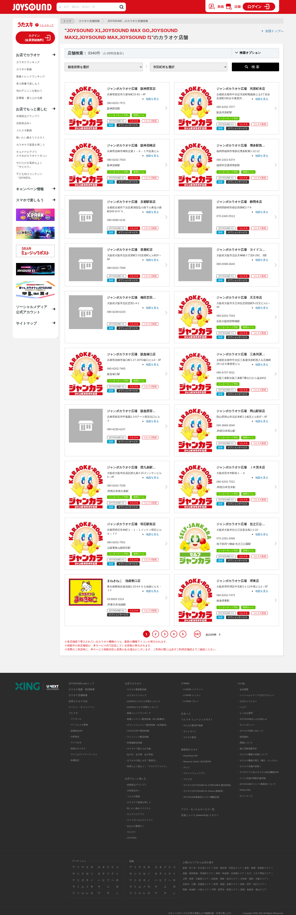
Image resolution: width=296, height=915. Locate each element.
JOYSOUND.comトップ (81, 683)
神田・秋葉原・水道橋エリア (230, 873)
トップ (67, 21)
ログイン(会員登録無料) (34, 38)
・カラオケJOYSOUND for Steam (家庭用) (202, 791)
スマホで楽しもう (30, 200)
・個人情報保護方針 (247, 748)
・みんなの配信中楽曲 (192, 725)
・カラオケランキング (135, 695)
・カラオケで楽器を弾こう (138, 802)
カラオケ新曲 (24, 69)
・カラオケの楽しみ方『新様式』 (141, 760)
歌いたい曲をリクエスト (30, 137)
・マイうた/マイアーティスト (82, 754)
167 (197, 634)
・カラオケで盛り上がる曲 (138, 748)
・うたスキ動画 (132, 796)
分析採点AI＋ (24, 123)
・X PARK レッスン (191, 695)
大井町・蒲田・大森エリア (253, 879)
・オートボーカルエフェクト (139, 820)
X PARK (185, 683)
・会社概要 (242, 689)
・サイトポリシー (246, 725)
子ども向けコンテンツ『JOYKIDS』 (29, 175)
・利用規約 (242, 737)
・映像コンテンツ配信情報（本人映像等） (145, 719)
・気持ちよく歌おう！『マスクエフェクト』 (146, 766)
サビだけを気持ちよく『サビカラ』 (29, 164)
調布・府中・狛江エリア (252, 884)
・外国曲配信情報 (133, 742)
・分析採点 (73, 736)
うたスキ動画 (24, 130)
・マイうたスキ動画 (78, 725)
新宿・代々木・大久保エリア (197, 868)
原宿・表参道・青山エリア (253, 889)
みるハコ (186, 713)
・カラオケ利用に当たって (250, 731)
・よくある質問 (245, 713)
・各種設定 (73, 760)
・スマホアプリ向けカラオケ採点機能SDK (258, 772)
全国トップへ (274, 31)
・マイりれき (74, 742)
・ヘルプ (241, 707)
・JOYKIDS (131, 838)
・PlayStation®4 (189, 755)
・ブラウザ (186, 779)
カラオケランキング (28, 62)
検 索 (255, 67)
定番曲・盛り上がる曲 (29, 97)
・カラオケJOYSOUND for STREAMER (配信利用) (206, 785)
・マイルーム (74, 719)
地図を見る (152, 99)
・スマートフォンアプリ (193, 773)
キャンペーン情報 (30, 189)
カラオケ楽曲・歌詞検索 (81, 689)
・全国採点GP (75, 731)
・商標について (245, 742)
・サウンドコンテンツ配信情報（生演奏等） (146, 725)
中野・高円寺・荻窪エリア (224, 889)
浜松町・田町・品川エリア (224, 879)
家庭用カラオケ (189, 749)
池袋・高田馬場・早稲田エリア (198, 873)
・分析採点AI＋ (132, 790)
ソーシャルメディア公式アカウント (31, 309)
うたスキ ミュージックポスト (197, 719)
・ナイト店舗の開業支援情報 (251, 778)
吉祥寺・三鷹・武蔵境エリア (197, 884)
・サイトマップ (245, 796)
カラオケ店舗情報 (89, 21)
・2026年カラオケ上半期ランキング (142, 701)
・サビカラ (130, 832)
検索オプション (250, 52)
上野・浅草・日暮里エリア (196, 879)
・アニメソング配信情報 (137, 737)
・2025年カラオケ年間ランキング (141, 707)
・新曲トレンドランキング (138, 713)
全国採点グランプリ (28, 116)
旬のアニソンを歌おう (29, 90)
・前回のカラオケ (77, 748)
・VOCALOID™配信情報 (137, 731)
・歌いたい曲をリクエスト (138, 808)
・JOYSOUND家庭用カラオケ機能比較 (200, 797)
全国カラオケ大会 (78, 701)
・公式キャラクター (247, 701)
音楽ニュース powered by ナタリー (200, 815)
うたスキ (73, 713)
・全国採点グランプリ (135, 785)
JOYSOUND (32, 7)
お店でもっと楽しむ (31, 109)
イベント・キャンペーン (81, 707)
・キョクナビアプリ (134, 814)
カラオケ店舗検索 (78, 695)
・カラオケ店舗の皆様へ (249, 766)
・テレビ (185, 767)
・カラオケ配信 (188, 737)
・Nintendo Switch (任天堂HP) (196, 761)
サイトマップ (26, 323)
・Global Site (244, 790)
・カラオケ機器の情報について (252, 754)
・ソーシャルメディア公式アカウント (255, 695)
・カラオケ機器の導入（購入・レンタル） (258, 760)
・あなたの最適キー (134, 826)
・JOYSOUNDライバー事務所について (256, 784)
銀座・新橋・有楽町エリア (258, 868)
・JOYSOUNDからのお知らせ (252, 719)
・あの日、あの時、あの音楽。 (140, 754)
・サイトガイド (188, 731)
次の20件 (211, 634)
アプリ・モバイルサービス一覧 (198, 809)
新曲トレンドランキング (30, 76)
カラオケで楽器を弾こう (30, 144)
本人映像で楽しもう (28, 83)
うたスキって (46, 25)
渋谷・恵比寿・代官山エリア (228, 868)
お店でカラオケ (28, 55)
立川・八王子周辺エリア (259, 873)
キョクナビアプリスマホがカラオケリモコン (31, 153)
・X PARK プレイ (189, 701)
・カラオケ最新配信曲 (135, 689)
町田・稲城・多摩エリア (225, 884)
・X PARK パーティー (192, 689)
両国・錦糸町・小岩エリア (196, 889)
